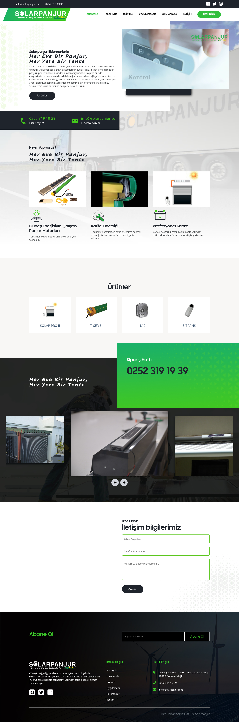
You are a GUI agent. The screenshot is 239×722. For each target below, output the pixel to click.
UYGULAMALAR (147, 14)
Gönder (132, 589)
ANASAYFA (92, 14)
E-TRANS (189, 325)
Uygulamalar (113, 687)
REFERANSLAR (169, 14)
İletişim (110, 699)
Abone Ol (197, 636)
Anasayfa (111, 670)
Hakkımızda (112, 676)
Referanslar (113, 693)
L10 (142, 325)
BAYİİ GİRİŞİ (209, 14)
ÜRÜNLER (128, 14)
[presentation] (115, 482)
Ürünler (42, 95)
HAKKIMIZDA (110, 14)
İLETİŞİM (187, 14)
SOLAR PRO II (50, 325)
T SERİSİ (96, 325)
